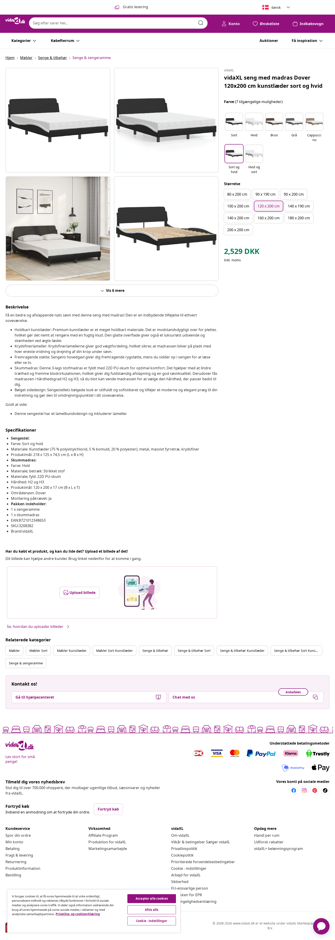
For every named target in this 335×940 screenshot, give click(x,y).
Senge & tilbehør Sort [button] (194, 650)
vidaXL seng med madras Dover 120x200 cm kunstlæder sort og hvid (273, 81)
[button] (234, 128)
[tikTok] (325, 790)
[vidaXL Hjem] (15, 20)
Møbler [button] (14, 650)
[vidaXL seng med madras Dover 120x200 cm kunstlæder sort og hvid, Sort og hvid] (58, 120)
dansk (276, 7)
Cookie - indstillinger (188, 868)
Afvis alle (151, 910)
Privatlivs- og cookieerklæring (78, 914)
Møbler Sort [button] (38, 650)
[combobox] (118, 23)
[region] (93, 911)
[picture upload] (139, 592)
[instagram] (304, 790)
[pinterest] (314, 790)
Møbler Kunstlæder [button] (72, 650)
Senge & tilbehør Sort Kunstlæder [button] (298, 650)
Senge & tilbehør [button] (155, 650)
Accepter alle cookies (152, 898)
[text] (241, 252)
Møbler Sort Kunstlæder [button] (114, 650)
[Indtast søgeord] (200, 22)
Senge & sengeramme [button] (26, 663)
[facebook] (293, 790)
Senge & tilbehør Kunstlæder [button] (242, 650)
